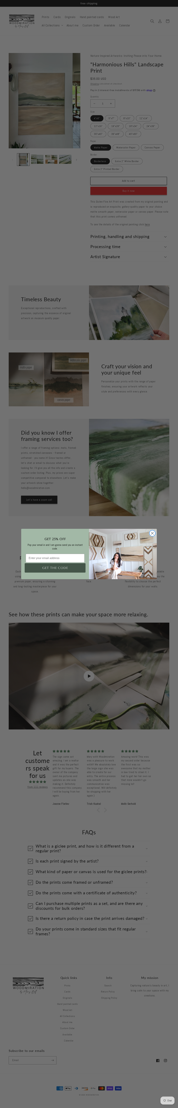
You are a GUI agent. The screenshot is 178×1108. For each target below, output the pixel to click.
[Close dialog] (152, 533)
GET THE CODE (55, 568)
